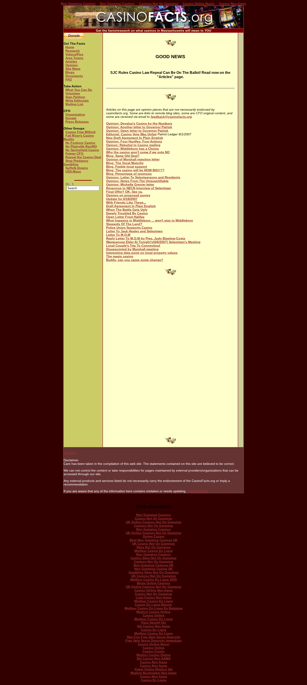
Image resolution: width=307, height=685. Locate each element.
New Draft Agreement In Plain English (134, 138)
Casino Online (154, 615)
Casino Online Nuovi (198, 3)
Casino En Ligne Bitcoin (153, 604)
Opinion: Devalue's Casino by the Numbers (139, 123)
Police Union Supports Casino (129, 227)
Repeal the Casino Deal (83, 157)
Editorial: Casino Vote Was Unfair (131, 134)
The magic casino (119, 256)
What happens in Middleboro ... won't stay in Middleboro (149, 220)
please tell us (197, 491)
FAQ (68, 79)
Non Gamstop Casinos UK (153, 565)
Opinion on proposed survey (128, 195)
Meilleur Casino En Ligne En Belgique (153, 608)
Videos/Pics (74, 54)
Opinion (71, 65)
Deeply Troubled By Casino (127, 213)
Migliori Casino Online (153, 612)
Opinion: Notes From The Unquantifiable (137, 181)
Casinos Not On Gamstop (158, 3)
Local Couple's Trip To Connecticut (133, 245)
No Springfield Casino (82, 150)
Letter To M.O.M (118, 235)
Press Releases (77, 121)
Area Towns (74, 58)
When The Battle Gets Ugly (126, 209)
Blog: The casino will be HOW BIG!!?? (135, 170)
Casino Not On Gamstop (153, 518)
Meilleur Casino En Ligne (153, 551)
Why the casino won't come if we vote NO (138, 152)
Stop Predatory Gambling (76, 162)
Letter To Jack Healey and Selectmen (134, 231)
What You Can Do (78, 90)
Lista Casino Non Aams (153, 597)
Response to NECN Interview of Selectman (138, 188)
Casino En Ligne (153, 630)
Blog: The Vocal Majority (125, 163)
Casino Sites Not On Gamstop (153, 558)
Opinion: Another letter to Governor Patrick (139, 127)
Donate (70, 118)
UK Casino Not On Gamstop (153, 543)
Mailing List (74, 104)
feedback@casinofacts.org (171, 117)
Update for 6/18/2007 (122, 199)
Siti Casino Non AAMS (153, 658)
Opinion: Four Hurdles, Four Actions (134, 141)
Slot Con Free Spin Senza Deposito (153, 637)
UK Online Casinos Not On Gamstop (153, 522)
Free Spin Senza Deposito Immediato (153, 640)
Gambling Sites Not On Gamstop (153, 572)
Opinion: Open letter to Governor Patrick (137, 130)
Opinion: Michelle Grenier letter (130, 184)
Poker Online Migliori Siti (154, 669)
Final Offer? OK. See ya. (124, 191)
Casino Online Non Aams (153, 590)
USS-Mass (73, 171)
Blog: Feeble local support (126, 166)
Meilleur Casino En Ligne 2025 (153, 579)
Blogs (69, 72)
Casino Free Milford (80, 132)
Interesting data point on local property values (142, 253)
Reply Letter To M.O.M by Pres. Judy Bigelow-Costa (145, 238)
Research (72, 51)
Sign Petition (75, 97)
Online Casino (154, 536)
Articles (71, 61)
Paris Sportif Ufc (153, 622)
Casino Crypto (153, 651)
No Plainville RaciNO (81, 146)
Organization (75, 114)
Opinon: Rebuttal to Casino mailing (133, 145)
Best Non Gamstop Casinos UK (154, 540)
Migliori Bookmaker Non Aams (154, 673)
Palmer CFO (74, 153)
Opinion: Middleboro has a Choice (132, 148)
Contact (70, 453)
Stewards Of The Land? (124, 224)
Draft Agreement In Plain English (131, 206)
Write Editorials (77, 100)
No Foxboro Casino (80, 143)
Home (69, 47)
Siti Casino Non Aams (153, 626)
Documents (74, 76)
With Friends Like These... (126, 202)
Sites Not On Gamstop (153, 547)
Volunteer (72, 93)
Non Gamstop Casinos (78, 3)
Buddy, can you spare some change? (134, 260)
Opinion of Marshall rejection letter (133, 159)
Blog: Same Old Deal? (123, 156)
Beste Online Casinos (153, 583)
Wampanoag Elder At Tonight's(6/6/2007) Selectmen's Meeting (153, 242)
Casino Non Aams (232, 3)
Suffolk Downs (76, 168)
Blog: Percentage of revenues (129, 174)
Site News (72, 68)
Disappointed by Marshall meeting (132, 249)
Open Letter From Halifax (125, 217)
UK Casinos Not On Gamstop (153, 576)
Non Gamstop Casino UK (153, 569)
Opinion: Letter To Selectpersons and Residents (143, 177)
